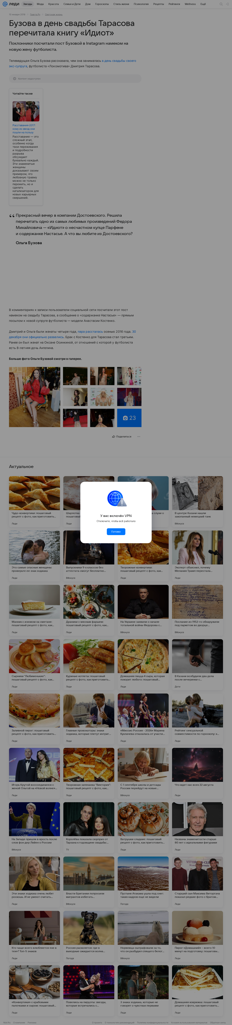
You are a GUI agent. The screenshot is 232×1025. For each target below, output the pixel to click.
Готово (116, 531)
